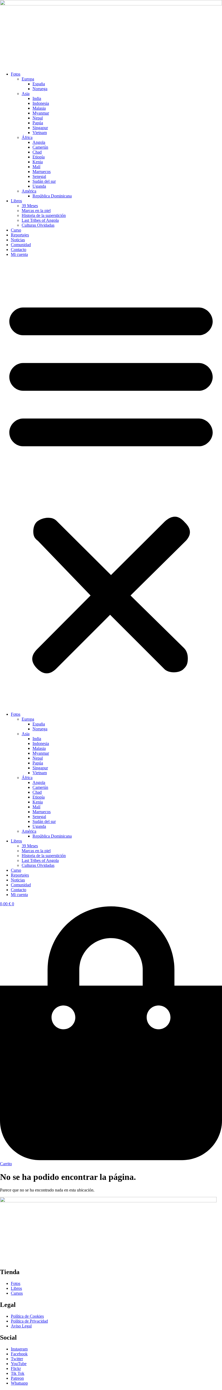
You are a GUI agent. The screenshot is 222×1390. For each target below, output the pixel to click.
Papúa (37, 123)
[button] (111, 484)
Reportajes (20, 235)
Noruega (39, 88)
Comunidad (21, 244)
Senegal (39, 176)
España (38, 84)
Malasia (39, 108)
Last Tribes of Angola (40, 220)
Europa (28, 79)
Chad (37, 152)
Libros (16, 200)
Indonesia (40, 103)
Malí (36, 166)
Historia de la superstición (44, 215)
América (29, 191)
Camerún (40, 147)
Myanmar (40, 113)
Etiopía (38, 157)
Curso (16, 230)
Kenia (37, 161)
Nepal (37, 118)
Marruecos (41, 171)
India (36, 98)
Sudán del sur (44, 181)
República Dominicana (52, 196)
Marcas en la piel (36, 210)
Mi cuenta (19, 254)
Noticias (18, 239)
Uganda (39, 186)
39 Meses (30, 205)
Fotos (15, 74)
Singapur (40, 127)
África (27, 137)
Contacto (18, 249)
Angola (38, 142)
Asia (26, 93)
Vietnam (39, 132)
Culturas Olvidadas (38, 225)
